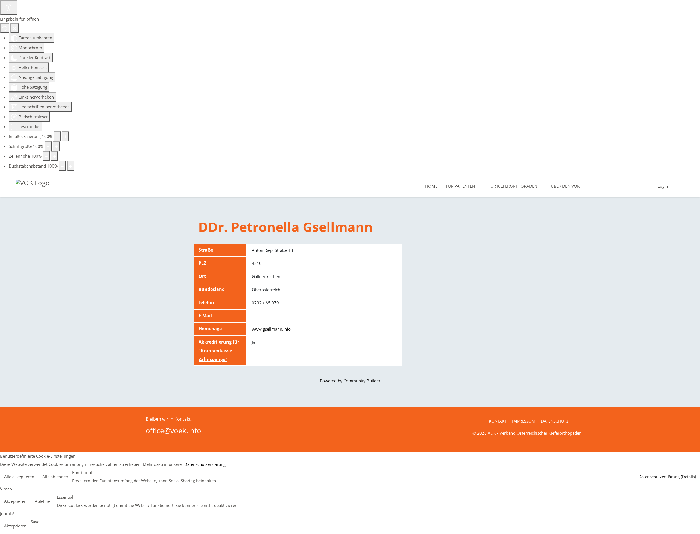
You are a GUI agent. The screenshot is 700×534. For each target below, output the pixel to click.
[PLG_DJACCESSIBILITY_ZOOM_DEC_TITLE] (57, 136)
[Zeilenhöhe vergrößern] (54, 156)
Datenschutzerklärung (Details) (667, 476)
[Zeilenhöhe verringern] (46, 156)
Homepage (210, 329)
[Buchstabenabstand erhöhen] (70, 166)
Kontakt (498, 421)
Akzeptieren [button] (15, 501)
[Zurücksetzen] (4, 28)
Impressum (523, 421)
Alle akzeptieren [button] (19, 476)
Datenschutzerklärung (205, 464)
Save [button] (35, 521)
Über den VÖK (565, 186)
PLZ (202, 263)
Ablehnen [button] (44, 501)
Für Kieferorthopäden (512, 186)
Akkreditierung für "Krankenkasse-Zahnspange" (219, 350)
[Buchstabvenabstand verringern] (62, 166)
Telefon (206, 302)
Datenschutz (555, 421)
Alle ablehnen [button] (55, 476)
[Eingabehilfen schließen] (14, 28)
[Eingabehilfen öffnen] (9, 7)
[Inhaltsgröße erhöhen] (65, 136)
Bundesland (212, 289)
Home (431, 186)
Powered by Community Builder (350, 380)
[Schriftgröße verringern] (48, 146)
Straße (206, 250)
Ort (202, 276)
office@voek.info (173, 430)
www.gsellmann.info (271, 329)
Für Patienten (460, 186)
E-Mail (205, 316)
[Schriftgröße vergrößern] (56, 146)
